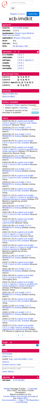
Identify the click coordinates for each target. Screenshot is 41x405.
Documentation (9, 400)
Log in (22, 14)
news (5, 118)
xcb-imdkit (17, 28)
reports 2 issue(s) (21, 105)
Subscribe (32, 14)
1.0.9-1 (20, 63)
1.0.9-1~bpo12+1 (25, 60)
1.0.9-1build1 (19, 380)
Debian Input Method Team (18, 34)
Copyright (33, 389)
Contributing (21, 402)
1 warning (22, 108)
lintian (5, 356)
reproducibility (20, 359)
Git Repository (32, 400)
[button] (3, 105)
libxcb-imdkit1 (8, 96)
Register (14, 14)
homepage (7, 354)
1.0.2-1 (20, 55)
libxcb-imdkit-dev (10, 94)
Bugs (21, 400)
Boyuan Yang (20, 38)
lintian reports (21, 108)
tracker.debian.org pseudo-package (19, 396)
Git (14, 46)
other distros (8, 371)
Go (13, 8)
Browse (20, 46)
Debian (7, 389)
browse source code (11, 364)
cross (30, 359)
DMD (17, 35)
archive (11, 35)
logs (11, 359)
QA (25, 46)
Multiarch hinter (12, 105)
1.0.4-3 (20, 57)
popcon (5, 362)
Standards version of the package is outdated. (20, 112)
